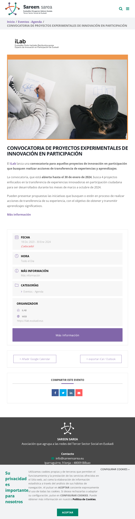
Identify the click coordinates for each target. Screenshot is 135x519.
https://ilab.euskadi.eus (30, 320)
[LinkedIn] (71, 392)
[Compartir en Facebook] (55, 392)
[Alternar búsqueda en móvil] (121, 9)
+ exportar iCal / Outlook (100, 359)
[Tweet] (63, 392)
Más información (30, 275)
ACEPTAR (67, 512)
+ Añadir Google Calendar (35, 359)
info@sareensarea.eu (70, 458)
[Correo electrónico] (78, 392)
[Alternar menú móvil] (128, 9)
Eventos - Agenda (33, 291)
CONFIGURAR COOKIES (114, 469)
